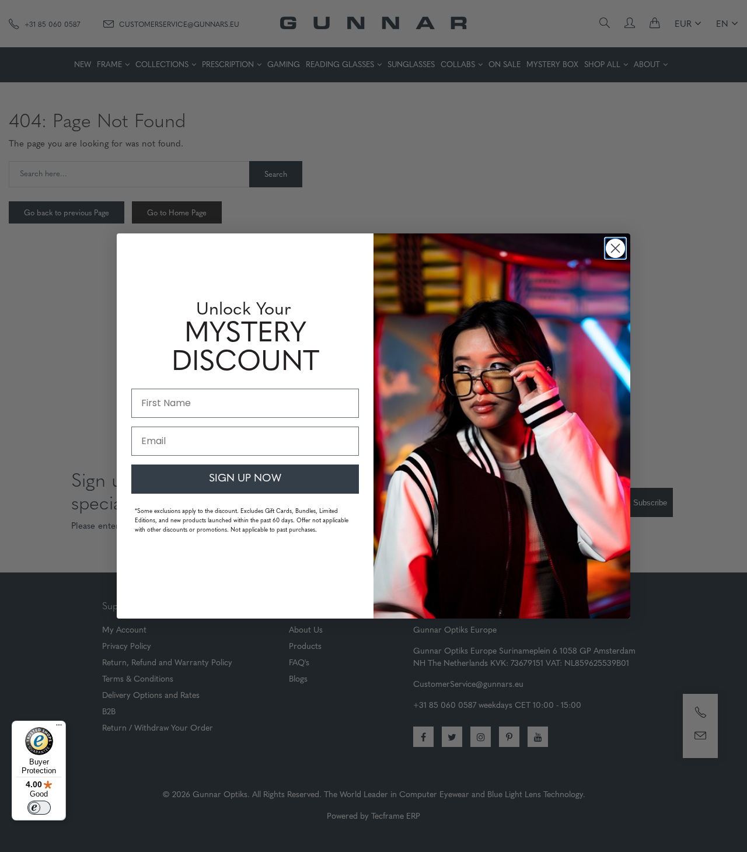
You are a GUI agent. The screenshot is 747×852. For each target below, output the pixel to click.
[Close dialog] (615, 248)
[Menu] (59, 728)
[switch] (39, 808)
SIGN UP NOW (245, 479)
